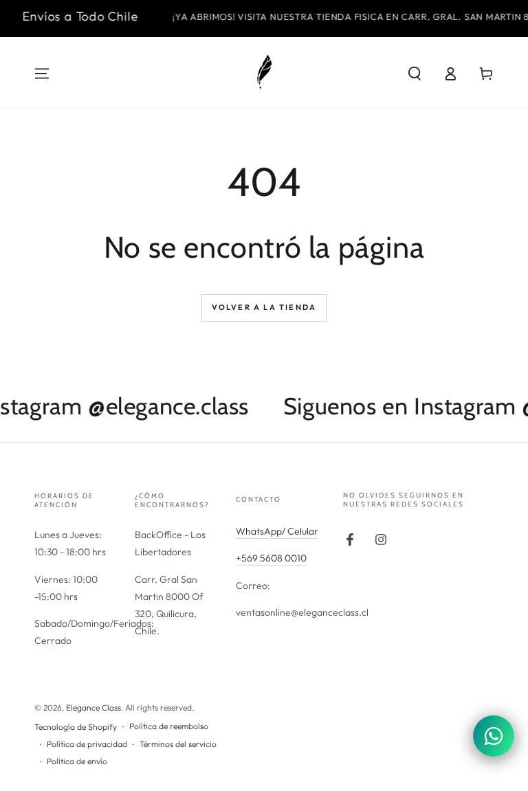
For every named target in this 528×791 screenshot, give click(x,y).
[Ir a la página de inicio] (264, 73)
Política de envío (77, 761)
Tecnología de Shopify (75, 727)
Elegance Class (93, 707)
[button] (414, 73)
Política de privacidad (87, 744)
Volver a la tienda (264, 307)
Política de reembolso (168, 726)
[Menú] (42, 73)
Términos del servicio (178, 744)
